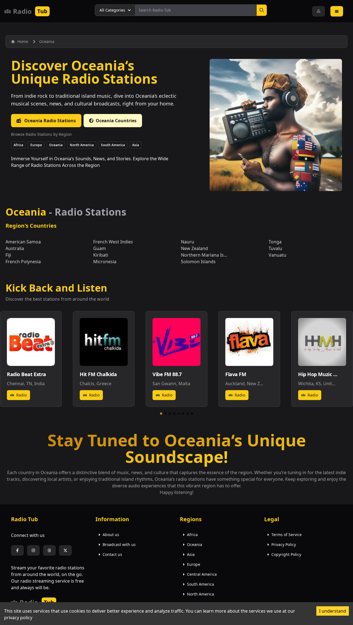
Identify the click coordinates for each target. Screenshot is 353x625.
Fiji (8, 255)
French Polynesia (23, 262)
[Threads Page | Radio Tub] (49, 550)
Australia (15, 248)
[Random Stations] (318, 11)
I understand (332, 611)
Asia (135, 145)
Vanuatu (277, 255)
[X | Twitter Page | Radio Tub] (65, 550)
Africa (18, 145)
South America (113, 145)
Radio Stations (50, 121)
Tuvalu (275, 248)
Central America (202, 574)
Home (22, 41)
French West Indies (113, 242)
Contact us (112, 554)
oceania (46, 41)
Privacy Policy (283, 544)
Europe (36, 145)
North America (82, 145)
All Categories (112, 10)
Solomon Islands (198, 262)
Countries (116, 121)
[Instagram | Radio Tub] (33, 550)
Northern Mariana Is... (204, 255)
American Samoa (23, 242)
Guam (99, 248)
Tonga (275, 242)
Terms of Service (286, 534)
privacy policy (18, 618)
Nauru (187, 242)
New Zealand (194, 248)
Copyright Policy (286, 554)
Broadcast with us (119, 544)
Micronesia (104, 262)
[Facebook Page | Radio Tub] (17, 550)
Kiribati (100, 255)
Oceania (56, 145)
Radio (21, 395)
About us (111, 534)
